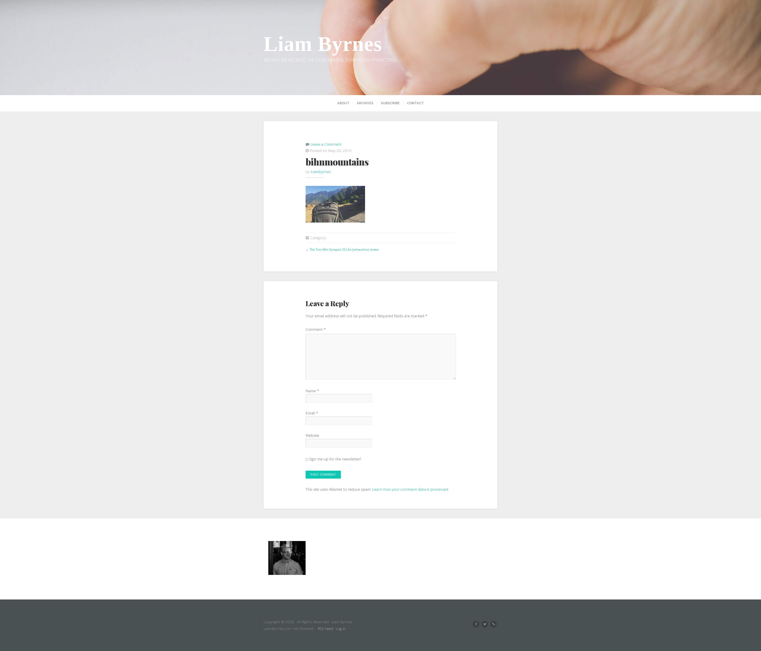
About (343, 103)
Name (312, 390)
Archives (365, 103)
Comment (316, 329)
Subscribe (390, 103)
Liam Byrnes (323, 43)
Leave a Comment (325, 144)
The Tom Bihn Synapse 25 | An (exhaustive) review (344, 249)
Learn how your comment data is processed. (410, 489)
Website (312, 435)
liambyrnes (321, 171)
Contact (415, 103)
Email (312, 413)
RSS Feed (325, 628)
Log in (341, 628)
